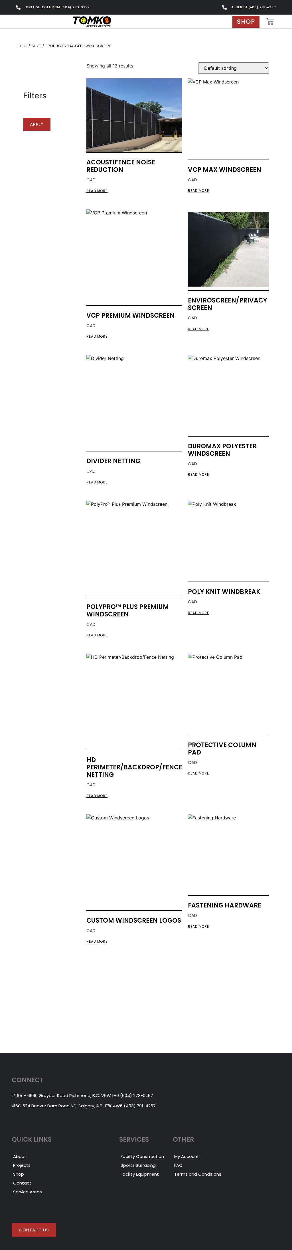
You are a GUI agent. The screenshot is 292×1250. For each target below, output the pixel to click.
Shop (22, 45)
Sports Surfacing (138, 1165)
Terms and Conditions (197, 1174)
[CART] (269, 22)
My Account (186, 1156)
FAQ (178, 1165)
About (19, 1156)
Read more (97, 191)
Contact (22, 1183)
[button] (36, 124)
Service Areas (27, 1192)
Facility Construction (142, 1156)
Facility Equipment (140, 1174)
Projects (22, 1165)
